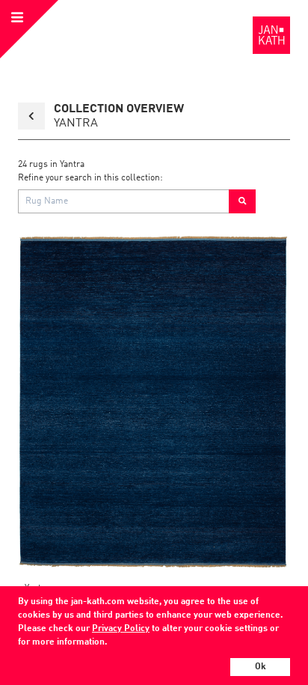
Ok (260, 667)
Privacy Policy (121, 628)
